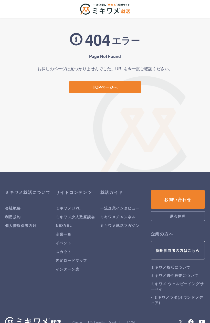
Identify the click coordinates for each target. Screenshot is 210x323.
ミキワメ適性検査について (174, 275)
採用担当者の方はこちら (178, 250)
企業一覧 (64, 234)
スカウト (64, 251)
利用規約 (13, 216)
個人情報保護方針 (21, 225)
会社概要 (13, 207)
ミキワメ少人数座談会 (75, 216)
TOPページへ (105, 87)
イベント (64, 242)
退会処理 (178, 216)
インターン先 (67, 268)
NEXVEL (64, 225)
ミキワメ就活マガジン (120, 225)
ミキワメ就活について (171, 267)
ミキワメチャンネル (118, 216)
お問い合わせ (178, 199)
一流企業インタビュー (120, 207)
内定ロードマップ (71, 260)
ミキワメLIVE (68, 207)
